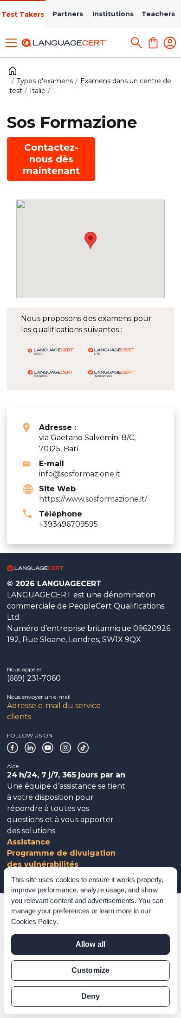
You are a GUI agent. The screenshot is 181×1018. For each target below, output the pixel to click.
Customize (90, 970)
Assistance (28, 841)
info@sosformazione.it (79, 473)
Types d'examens (45, 81)
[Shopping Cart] (153, 42)
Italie (37, 91)
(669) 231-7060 (34, 678)
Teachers (158, 14)
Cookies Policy (34, 921)
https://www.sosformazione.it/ (93, 499)
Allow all (90, 944)
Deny (90, 996)
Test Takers (22, 14)
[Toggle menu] (11, 42)
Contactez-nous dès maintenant (51, 159)
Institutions (113, 14)
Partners (67, 14)
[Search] (136, 42)
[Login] (169, 42)
